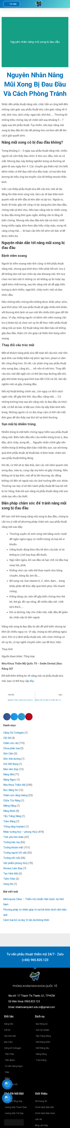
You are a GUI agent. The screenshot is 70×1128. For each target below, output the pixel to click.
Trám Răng (9, 821)
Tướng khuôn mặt (13, 847)
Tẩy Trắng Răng (12, 816)
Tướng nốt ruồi (11, 857)
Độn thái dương (12, 758)
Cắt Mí (7, 737)
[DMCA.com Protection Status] (14, 1122)
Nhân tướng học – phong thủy (20, 831)
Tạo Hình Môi (10, 873)
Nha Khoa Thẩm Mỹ (14, 784)
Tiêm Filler (9, 878)
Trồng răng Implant (14, 826)
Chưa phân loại (11, 748)
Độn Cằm (8, 753)
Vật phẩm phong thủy (15, 863)
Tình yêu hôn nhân (13, 837)
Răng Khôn (9, 810)
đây (32, 681)
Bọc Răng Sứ (10, 790)
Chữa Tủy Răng (11, 800)
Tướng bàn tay (11, 842)
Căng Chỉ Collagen (13, 732)
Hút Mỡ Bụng (10, 764)
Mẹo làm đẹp (10, 769)
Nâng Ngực (9, 779)
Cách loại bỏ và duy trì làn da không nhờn (26, 920)
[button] (57, 4)
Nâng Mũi (8, 774)
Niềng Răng (9, 805)
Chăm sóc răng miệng (15, 795)
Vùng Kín (8, 884)
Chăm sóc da (10, 743)
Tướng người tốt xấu (15, 852)
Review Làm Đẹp (12, 868)
